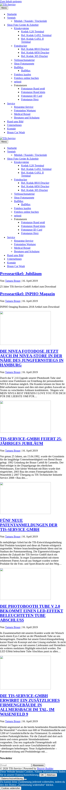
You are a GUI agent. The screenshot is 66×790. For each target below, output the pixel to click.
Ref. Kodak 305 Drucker (34, 56)
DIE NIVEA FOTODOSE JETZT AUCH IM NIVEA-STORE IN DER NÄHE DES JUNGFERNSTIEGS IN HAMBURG (31, 358)
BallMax (18, 67)
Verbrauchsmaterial (24, 60)
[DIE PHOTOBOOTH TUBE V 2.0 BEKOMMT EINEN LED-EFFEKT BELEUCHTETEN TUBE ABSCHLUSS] (25, 599)
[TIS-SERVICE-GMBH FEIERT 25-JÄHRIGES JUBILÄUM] (25, 431)
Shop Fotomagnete (24, 63)
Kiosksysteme (21, 28)
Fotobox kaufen (22, 74)
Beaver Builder (45, 768)
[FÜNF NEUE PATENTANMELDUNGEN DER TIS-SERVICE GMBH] (25, 513)
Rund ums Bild (15, 121)
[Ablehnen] (25, 779)
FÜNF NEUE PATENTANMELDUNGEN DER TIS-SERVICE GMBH (28, 525)
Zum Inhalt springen (11, 1)
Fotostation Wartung (25, 110)
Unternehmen (14, 125)
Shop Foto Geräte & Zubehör (23, 24)
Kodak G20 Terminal (32, 31)
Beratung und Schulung (26, 117)
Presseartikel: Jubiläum (21, 273)
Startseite (12, 14)
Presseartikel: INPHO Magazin (27, 294)
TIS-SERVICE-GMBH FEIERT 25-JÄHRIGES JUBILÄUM (31, 441)
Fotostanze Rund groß (33, 88)
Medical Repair (22, 114)
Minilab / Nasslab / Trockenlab (30, 21)
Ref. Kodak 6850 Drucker (35, 52)
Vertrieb (11, 17)
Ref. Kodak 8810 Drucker (35, 49)
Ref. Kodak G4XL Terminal (36, 35)
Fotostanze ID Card (31, 95)
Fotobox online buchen (26, 78)
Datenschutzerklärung (12, 778)
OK (42, 775)
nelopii (17, 81)
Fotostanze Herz (30, 99)
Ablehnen (51, 775)
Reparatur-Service (23, 106)
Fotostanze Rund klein (33, 92)
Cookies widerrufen (10, 788)
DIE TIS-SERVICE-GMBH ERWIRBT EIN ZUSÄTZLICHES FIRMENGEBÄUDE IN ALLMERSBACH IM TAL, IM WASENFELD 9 (30, 705)
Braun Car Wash (16, 132)
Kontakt (11, 128)
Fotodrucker (20, 45)
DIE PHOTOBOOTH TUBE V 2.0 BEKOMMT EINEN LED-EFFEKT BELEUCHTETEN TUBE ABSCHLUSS (31, 613)
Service (11, 103)
